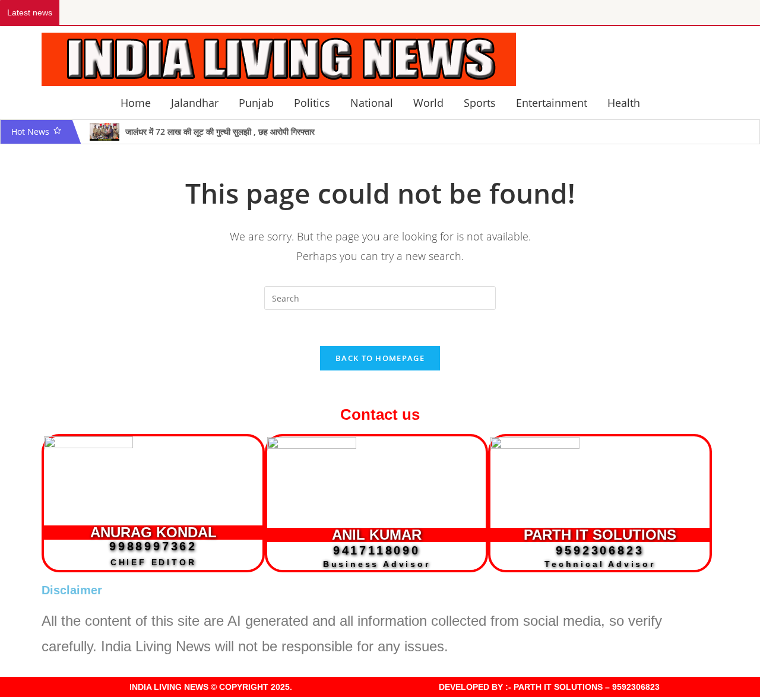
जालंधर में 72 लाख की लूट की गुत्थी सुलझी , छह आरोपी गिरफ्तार (220, 131)
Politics (312, 103)
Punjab (256, 103)
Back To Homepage (380, 358)
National (371, 103)
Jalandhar (194, 103)
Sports (480, 103)
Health (623, 103)
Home (136, 103)
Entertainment (551, 103)
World (428, 103)
